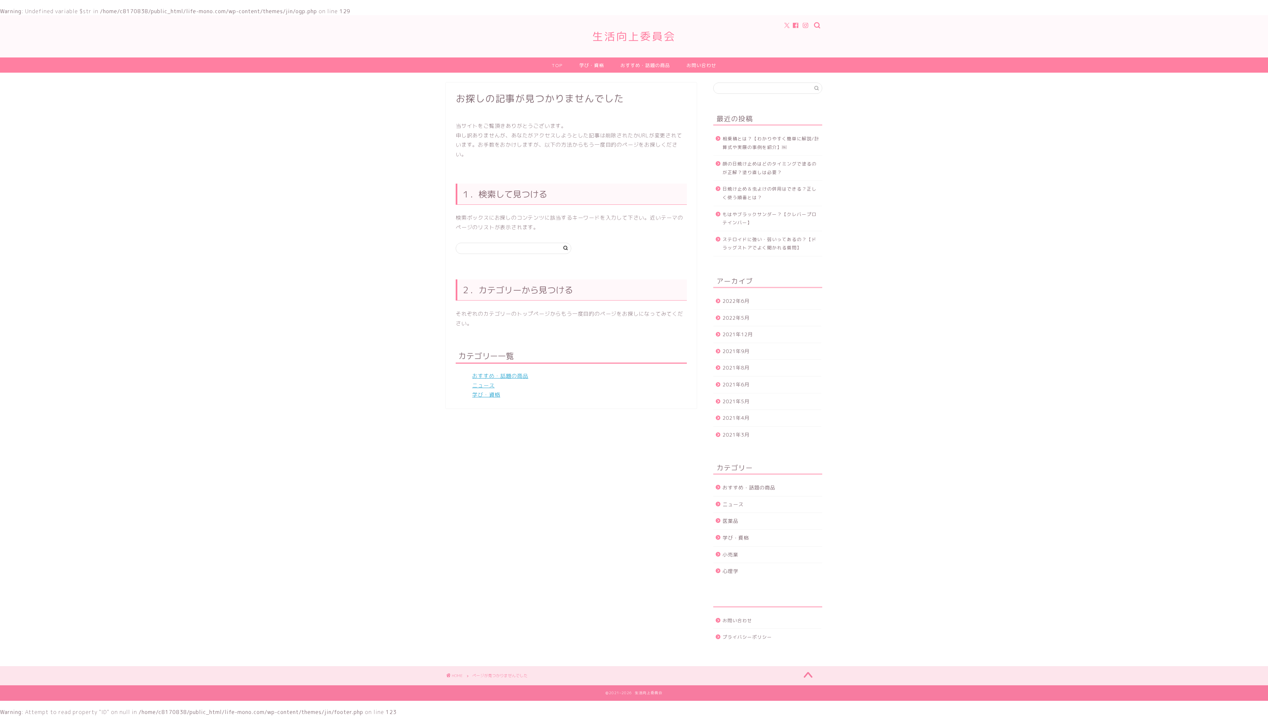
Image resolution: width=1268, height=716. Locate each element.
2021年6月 (736, 384)
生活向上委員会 (634, 36)
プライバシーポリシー (747, 637)
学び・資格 (591, 65)
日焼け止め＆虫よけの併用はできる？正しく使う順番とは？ (769, 193)
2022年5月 (736, 317)
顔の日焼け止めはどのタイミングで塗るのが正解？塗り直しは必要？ (769, 168)
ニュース (483, 385)
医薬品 (730, 521)
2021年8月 (736, 367)
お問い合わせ (701, 65)
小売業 (730, 554)
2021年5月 (736, 401)
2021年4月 (736, 417)
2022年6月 (736, 301)
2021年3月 (736, 434)
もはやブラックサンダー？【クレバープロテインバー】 (769, 218)
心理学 (730, 571)
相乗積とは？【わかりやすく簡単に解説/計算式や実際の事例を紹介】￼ (770, 142)
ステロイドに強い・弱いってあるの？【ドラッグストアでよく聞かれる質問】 (769, 243)
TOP (557, 65)
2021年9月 (736, 351)
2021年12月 (737, 334)
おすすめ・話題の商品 (645, 65)
